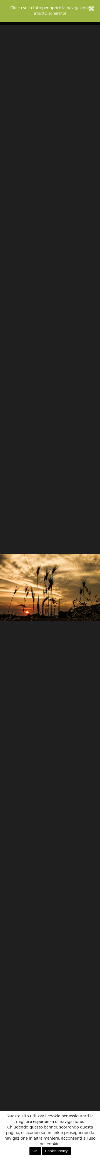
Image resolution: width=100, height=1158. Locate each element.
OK (35, 1151)
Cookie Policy (56, 1151)
